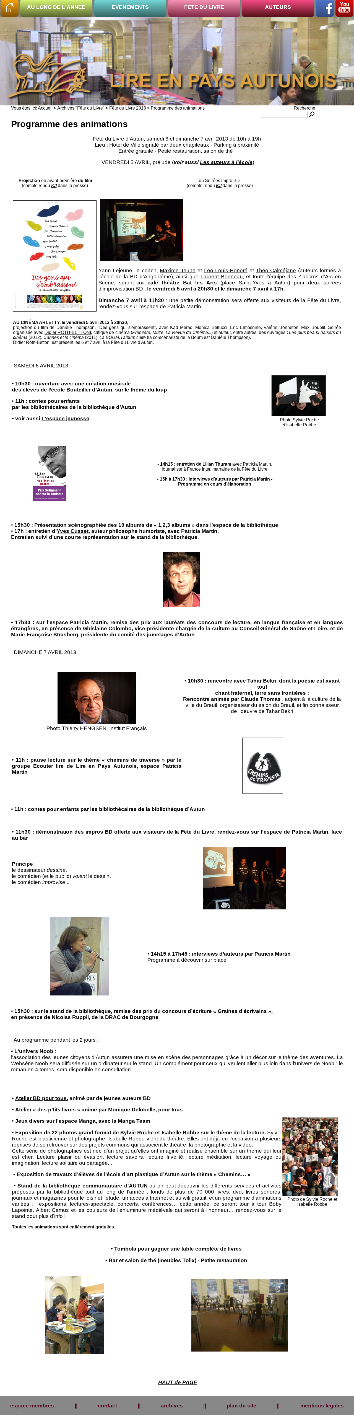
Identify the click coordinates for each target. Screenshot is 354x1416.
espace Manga (77, 1121)
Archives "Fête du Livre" (81, 108)
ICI (54, 185)
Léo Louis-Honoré (226, 270)
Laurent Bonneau (222, 276)
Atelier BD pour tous (41, 1098)
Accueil (45, 108)
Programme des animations (178, 108)
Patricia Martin (255, 479)
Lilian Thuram (216, 464)
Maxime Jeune (178, 270)
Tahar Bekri (261, 681)
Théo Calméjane (276, 270)
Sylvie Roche (306, 419)
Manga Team (134, 1121)
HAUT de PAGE (177, 1382)
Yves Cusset (72, 531)
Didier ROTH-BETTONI (68, 332)
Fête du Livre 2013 (127, 108)
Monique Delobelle (131, 1109)
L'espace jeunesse (65, 418)
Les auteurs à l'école (226, 162)
